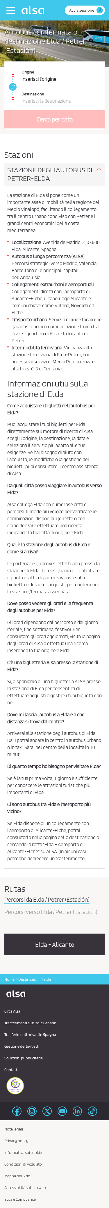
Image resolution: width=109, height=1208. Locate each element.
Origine (28, 72)
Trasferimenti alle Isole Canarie (30, 1022)
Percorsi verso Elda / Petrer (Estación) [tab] (50, 912)
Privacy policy (16, 1140)
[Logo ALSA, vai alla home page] (34, 10)
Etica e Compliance (20, 1199)
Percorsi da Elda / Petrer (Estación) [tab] (47, 900)
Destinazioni (29, 979)
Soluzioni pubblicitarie (23, 1058)
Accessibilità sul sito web (25, 1187)
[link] (12, 87)
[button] (54, 174)
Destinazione (33, 94)
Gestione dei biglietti (21, 1046)
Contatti (11, 1069)
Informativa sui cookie (23, 1152)
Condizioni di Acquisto (23, 1164)
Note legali (13, 1129)
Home (9, 979)
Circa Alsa (12, 1011)
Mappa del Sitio (17, 1175)
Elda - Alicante (54, 944)
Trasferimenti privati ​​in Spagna (30, 1034)
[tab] (54, 174)
